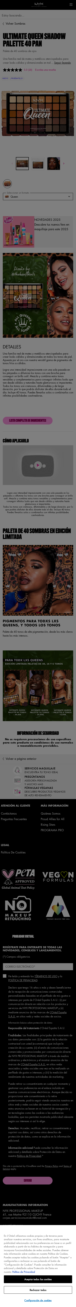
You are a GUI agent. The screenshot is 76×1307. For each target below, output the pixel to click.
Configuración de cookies (37, 1300)
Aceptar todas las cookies (38, 1279)
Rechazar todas (38, 1290)
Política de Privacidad (23, 1272)
